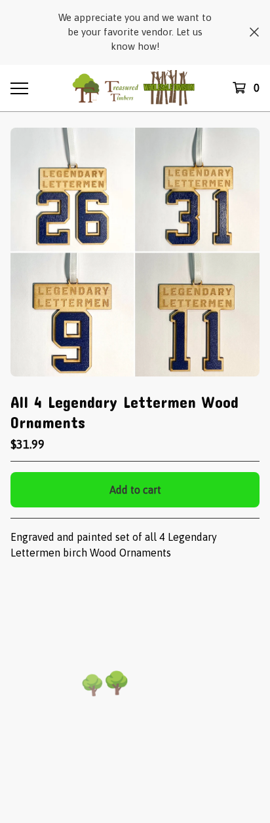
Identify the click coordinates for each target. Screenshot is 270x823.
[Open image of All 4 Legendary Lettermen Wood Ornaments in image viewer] (135, 252)
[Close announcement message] (254, 32)
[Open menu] (19, 87)
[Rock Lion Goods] (135, 88)
